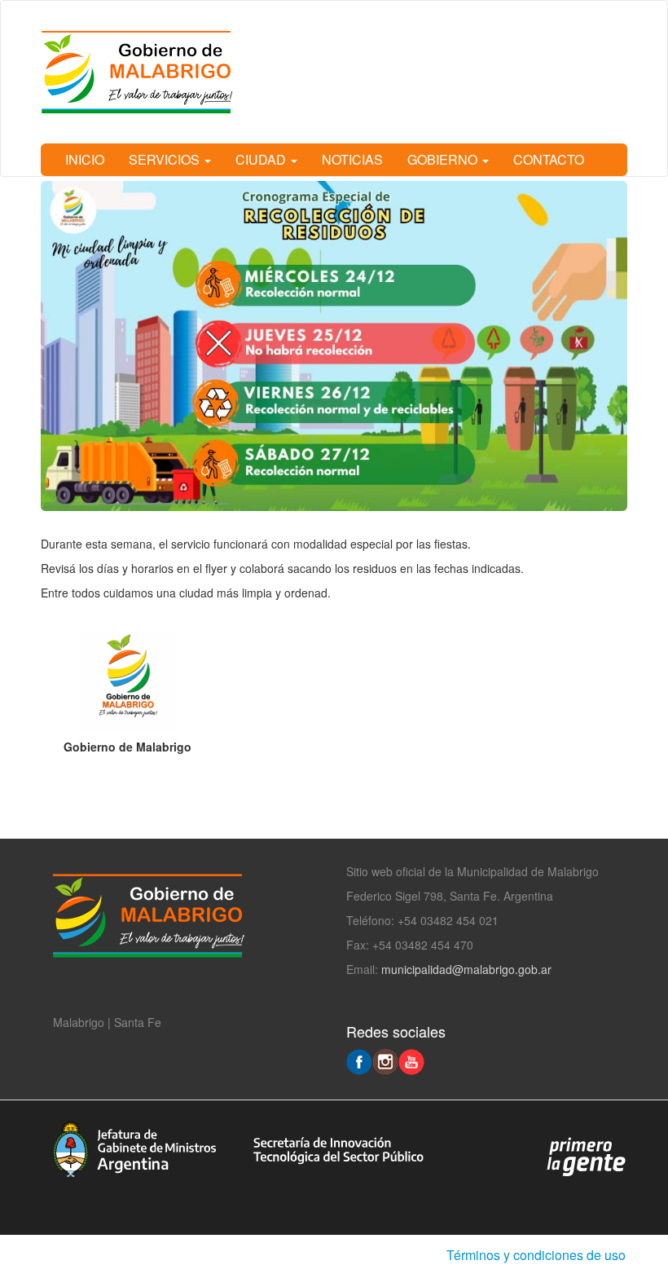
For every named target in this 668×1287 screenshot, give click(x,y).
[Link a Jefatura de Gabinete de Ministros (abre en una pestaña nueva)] (134, 1147)
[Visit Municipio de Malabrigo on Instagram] (385, 1060)
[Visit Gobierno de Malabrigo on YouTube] (411, 1060)
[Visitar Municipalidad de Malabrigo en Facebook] (359, 1060)
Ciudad (262, 159)
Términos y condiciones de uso (536, 1254)
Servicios (166, 159)
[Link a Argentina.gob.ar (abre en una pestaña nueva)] (586, 1156)
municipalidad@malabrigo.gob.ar (466, 969)
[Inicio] (145, 72)
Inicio (84, 159)
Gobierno (444, 159)
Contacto (548, 159)
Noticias (352, 159)
